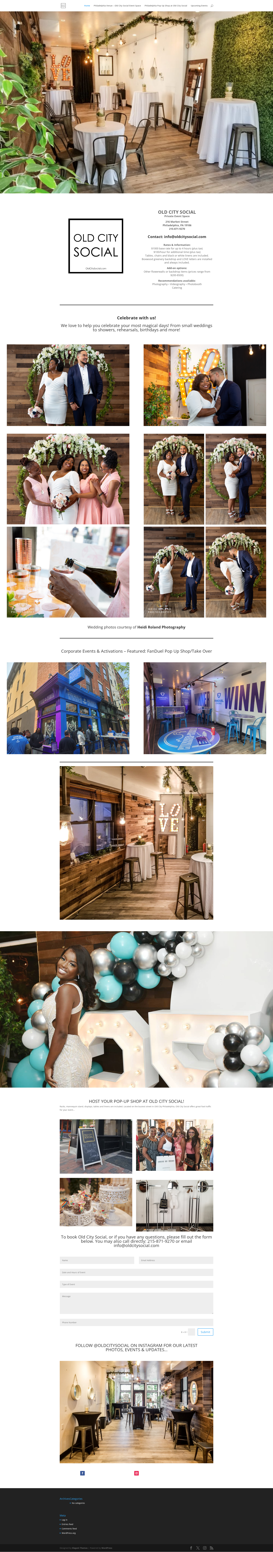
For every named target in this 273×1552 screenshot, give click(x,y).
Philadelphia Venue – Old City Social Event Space (117, 6)
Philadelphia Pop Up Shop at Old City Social (166, 6)
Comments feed (69, 1528)
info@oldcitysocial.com (185, 236)
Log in (64, 1519)
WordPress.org (69, 1533)
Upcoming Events (199, 6)
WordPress (107, 1548)
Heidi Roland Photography (161, 627)
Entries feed (67, 1524)
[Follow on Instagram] (136, 1473)
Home (87, 6)
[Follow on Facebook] (82, 1473)
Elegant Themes (80, 1548)
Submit (205, 1332)
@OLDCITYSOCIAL (111, 1345)
